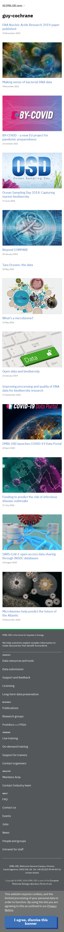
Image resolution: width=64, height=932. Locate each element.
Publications (10, 708)
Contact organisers (14, 763)
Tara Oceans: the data (17, 265)
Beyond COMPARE (15, 250)
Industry (6, 771)
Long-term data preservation (20, 694)
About (5, 793)
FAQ (5, 799)
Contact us (9, 807)
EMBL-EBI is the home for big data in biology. (23, 635)
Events (6, 816)
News (5, 832)
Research (6, 702)
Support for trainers (14, 755)
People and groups (14, 841)
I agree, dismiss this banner (31, 921)
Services (6, 655)
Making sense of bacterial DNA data (27, 82)
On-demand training (15, 746)
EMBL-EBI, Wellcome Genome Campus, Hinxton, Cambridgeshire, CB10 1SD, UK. (29, 868)
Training (6, 732)
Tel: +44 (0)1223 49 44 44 (45, 870)
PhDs (22, 724)
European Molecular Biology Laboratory (35, 882)
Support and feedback (16, 677)
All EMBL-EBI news (12, 5)
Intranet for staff (12, 849)
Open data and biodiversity (21, 371)
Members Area (11, 777)
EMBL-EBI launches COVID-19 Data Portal (32, 444)
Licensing (8, 686)
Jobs (5, 824)
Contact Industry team (16, 785)
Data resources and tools (18, 660)
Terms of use (46, 884)
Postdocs (8, 724)
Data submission (13, 669)
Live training (10, 738)
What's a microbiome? (17, 318)
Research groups (13, 716)
